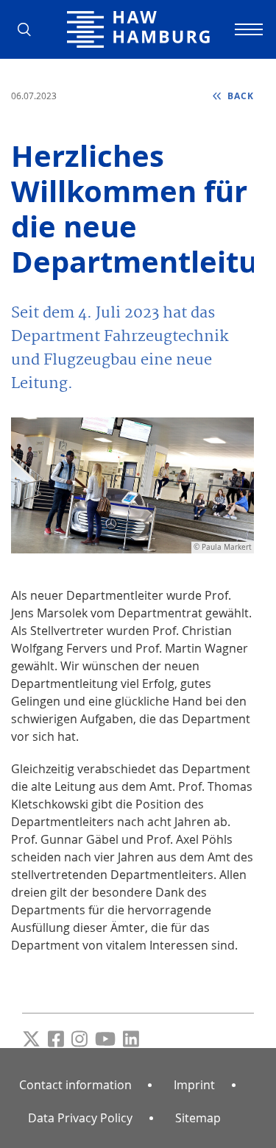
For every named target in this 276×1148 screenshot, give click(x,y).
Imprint (194, 1085)
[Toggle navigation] (246, 29)
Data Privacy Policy (80, 1118)
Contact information (75, 1085)
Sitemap (198, 1118)
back (239, 96)
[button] (29, 29)
